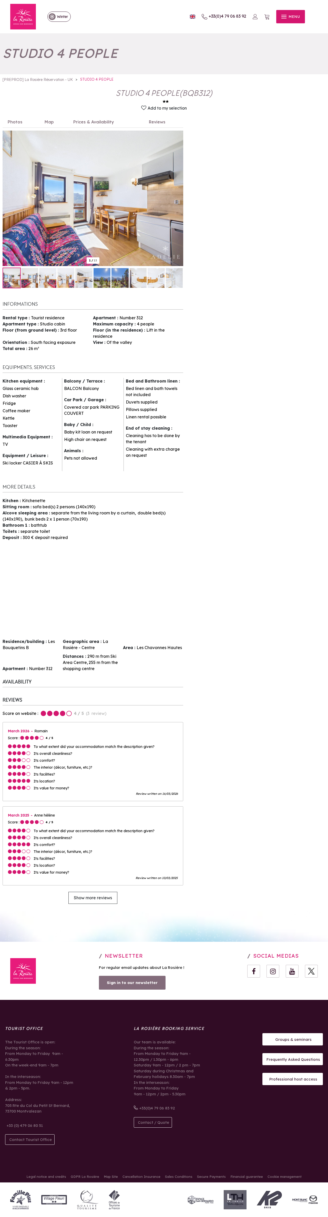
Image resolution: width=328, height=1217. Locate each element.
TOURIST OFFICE (24, 1028)
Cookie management (285, 1176)
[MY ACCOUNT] (255, 16)
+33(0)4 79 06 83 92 (227, 16)
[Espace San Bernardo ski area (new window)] (200, 1199)
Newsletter (124, 956)
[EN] (192, 17)
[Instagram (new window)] (272, 971)
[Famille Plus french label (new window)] (20, 1199)
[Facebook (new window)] (253, 971)
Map (49, 121)
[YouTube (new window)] (292, 971)
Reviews (157, 121)
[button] (267, 17)
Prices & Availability (93, 121)
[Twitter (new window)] (311, 971)
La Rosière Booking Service (169, 1028)
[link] (56, 17)
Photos (15, 121)
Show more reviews (93, 897)
